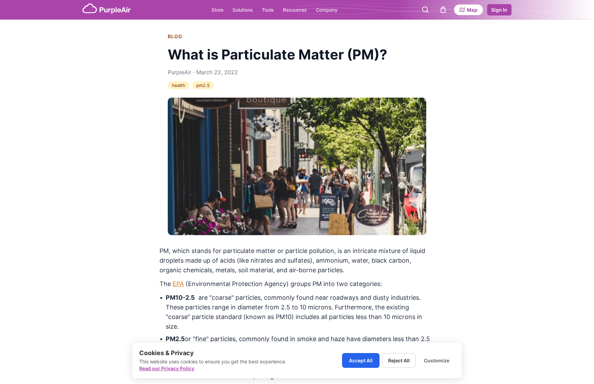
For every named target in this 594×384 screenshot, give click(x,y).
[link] (468, 9)
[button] (425, 10)
